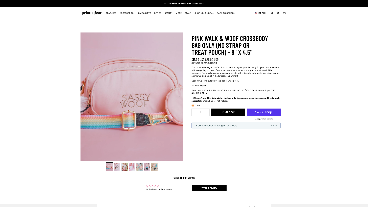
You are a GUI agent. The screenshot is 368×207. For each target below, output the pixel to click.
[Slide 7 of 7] (154, 167)
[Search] (272, 13)
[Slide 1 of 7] (109, 167)
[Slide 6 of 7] (147, 167)
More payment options (264, 119)
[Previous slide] (83, 97)
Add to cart (229, 112)
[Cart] (284, 13)
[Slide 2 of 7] (117, 167)
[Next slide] (180, 97)
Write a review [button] (209, 187)
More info (274, 125)
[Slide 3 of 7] (124, 167)
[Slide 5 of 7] (139, 167)
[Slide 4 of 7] (132, 167)
